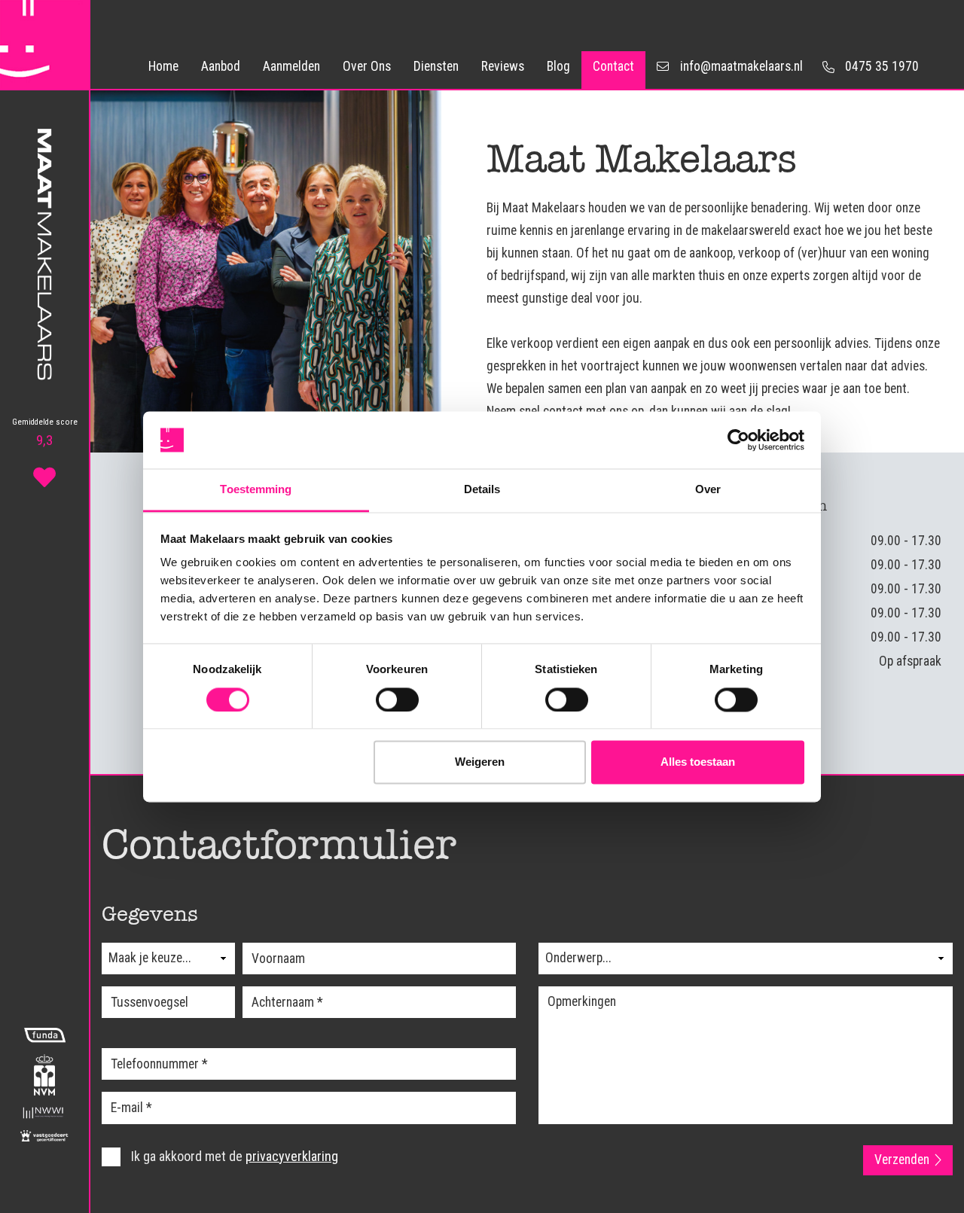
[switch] (397, 699)
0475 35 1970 (882, 66)
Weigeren (480, 762)
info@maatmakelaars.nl (741, 66)
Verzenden (901, 1159)
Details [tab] (482, 489)
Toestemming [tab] (255, 489)
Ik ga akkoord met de (233, 1156)
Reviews (502, 66)
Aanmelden (291, 66)
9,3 (45, 433)
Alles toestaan (697, 762)
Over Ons (367, 66)
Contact (613, 66)
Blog (558, 66)
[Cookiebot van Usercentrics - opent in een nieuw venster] (738, 439)
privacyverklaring (292, 1156)
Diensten (436, 66)
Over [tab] (708, 489)
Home (163, 66)
